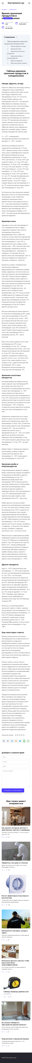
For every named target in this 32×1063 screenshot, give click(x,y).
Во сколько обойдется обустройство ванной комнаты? (14, 1024)
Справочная (7, 18)
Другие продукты (17, 60)
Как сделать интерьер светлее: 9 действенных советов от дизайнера (16, 829)
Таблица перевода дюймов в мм (16, 992)
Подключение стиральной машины (15, 1039)
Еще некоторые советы (19, 63)
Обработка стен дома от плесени (15, 863)
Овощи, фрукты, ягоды (18, 46)
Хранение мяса (16, 49)
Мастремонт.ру (16, 3)
